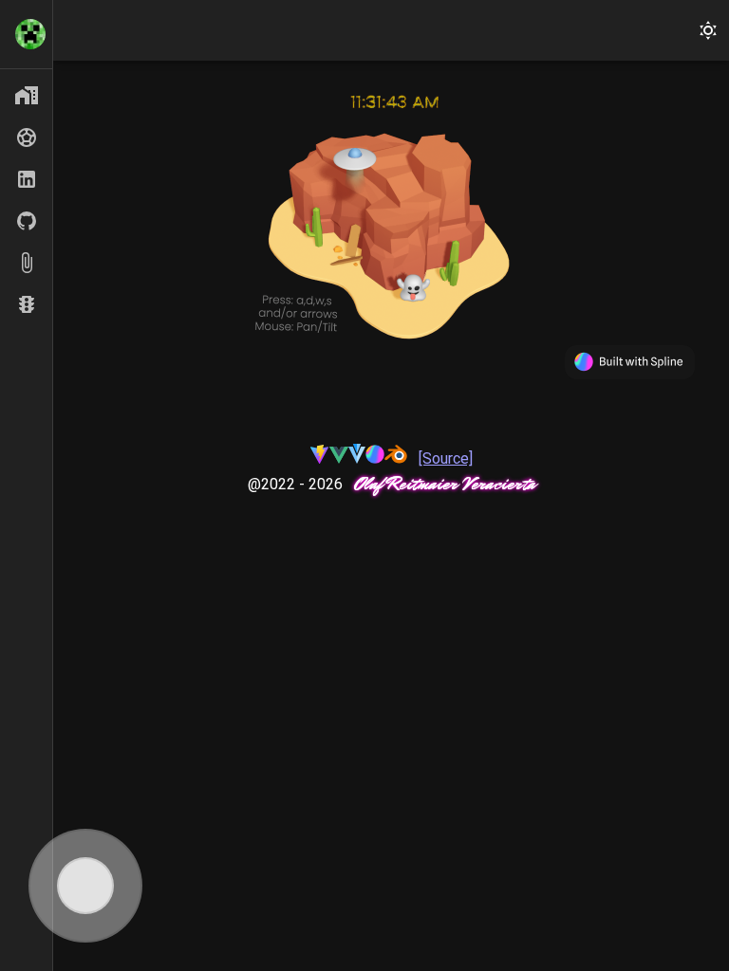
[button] (708, 30)
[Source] (446, 458)
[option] (26, 96)
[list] (26, 34)
